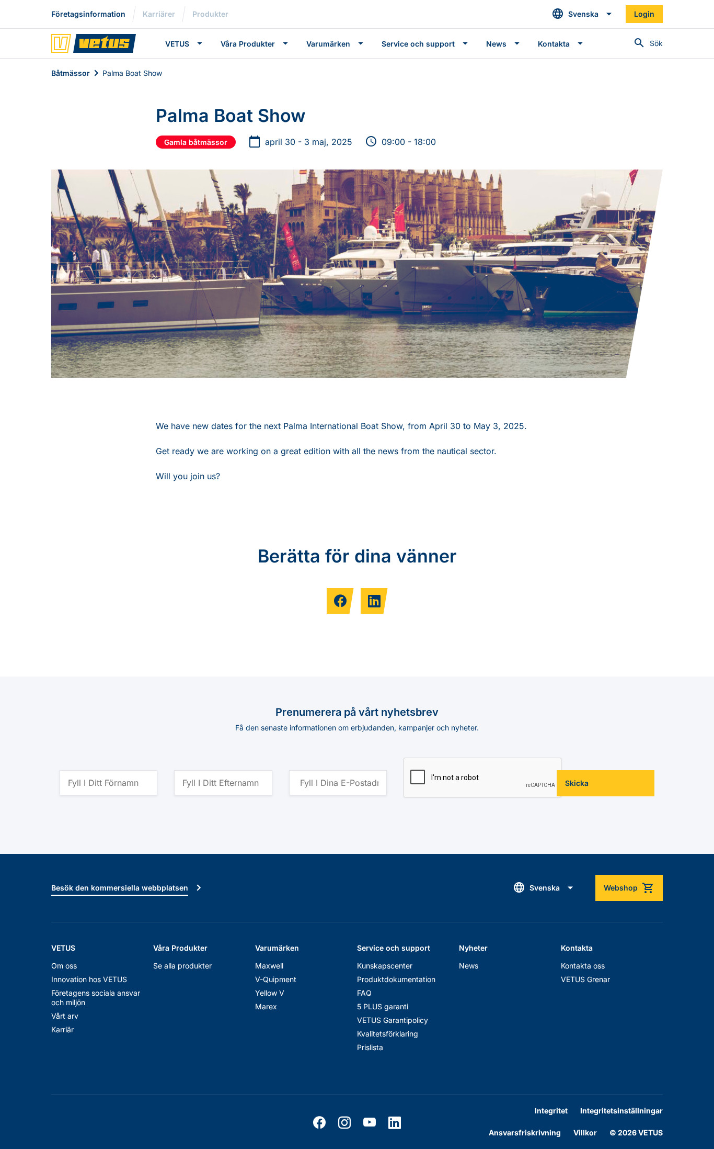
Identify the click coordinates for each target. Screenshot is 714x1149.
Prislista (370, 1047)
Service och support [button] (418, 43)
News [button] (496, 43)
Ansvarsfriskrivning (525, 1132)
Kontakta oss (583, 965)
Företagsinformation (88, 13)
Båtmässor (70, 73)
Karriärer (159, 13)
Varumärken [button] (328, 43)
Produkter (210, 13)
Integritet (551, 1110)
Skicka (577, 783)
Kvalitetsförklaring (387, 1033)
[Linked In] (394, 1123)
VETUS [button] (177, 43)
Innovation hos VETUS (89, 979)
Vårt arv (64, 1015)
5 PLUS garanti (382, 1006)
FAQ (364, 992)
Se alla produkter (182, 965)
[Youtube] (369, 1123)
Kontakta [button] (554, 43)
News (468, 965)
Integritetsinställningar (621, 1110)
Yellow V (269, 992)
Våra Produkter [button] (248, 43)
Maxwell (269, 965)
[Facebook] (319, 1123)
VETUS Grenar (585, 979)
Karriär (62, 1029)
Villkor (585, 1132)
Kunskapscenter (384, 965)
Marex (266, 1006)
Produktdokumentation (396, 979)
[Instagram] (344, 1123)
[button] (582, 14)
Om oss (64, 965)
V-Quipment (275, 979)
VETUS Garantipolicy (392, 1020)
